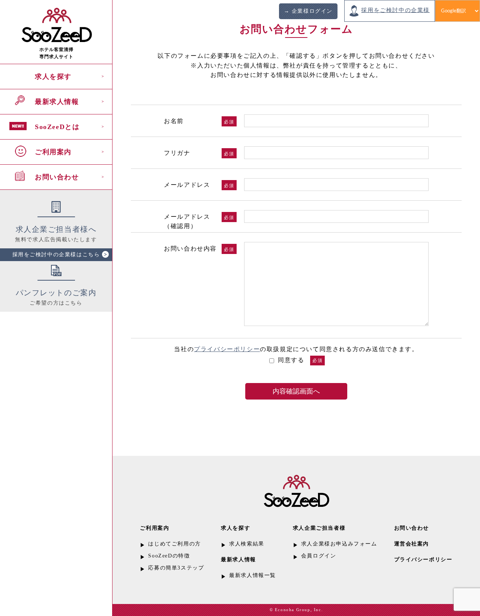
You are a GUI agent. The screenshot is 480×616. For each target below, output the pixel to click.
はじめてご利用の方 (174, 544)
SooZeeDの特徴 (169, 556)
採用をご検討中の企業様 (395, 10)
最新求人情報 (57, 101)
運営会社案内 (411, 544)
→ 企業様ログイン (308, 11)
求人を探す (53, 76)
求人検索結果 (246, 544)
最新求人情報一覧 (252, 575)
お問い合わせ (57, 177)
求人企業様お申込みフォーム (339, 544)
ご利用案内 (53, 152)
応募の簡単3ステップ (176, 568)
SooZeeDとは (57, 127)
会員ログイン (318, 556)
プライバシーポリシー (227, 349)
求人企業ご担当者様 (319, 528)
